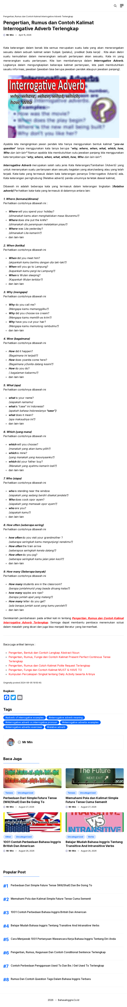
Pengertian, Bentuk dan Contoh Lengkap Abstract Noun (44, 652)
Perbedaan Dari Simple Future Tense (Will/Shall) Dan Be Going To (51, 885)
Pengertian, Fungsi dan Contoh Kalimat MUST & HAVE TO (45, 669)
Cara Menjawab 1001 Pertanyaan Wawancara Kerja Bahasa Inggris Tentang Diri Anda (63, 938)
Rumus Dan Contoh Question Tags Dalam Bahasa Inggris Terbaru (51, 979)
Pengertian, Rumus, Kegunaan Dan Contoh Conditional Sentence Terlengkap (58, 952)
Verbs (91, 837)
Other (8, 837)
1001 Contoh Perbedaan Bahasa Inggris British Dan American (48, 912)
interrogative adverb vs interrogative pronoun (32, 722)
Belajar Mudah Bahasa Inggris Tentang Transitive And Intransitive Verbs (55, 925)
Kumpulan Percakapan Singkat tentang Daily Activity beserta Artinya (52, 674)
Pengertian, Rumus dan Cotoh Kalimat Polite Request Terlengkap (49, 665)
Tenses (9, 793)
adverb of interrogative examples (25, 717)
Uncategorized (25, 793)
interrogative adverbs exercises (24, 727)
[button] (115, 6)
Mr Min (10, 35)
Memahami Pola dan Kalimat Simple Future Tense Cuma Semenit (51, 898)
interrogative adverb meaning (66, 717)
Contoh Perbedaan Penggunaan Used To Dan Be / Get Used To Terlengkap (57, 965)
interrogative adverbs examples (81, 722)
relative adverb (57, 727)
